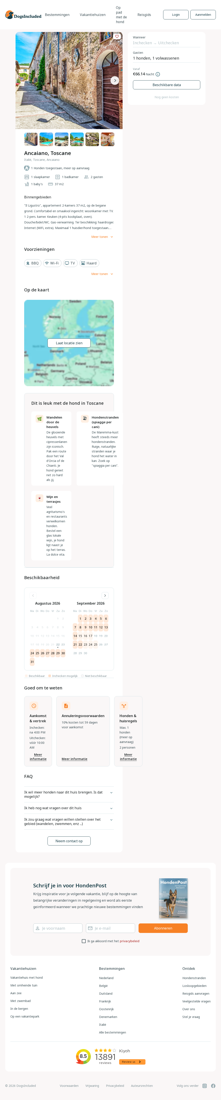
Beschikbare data (167, 84)
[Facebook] (213, 1085)
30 (63, 653)
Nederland (106, 978)
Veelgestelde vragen (196, 1001)
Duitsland (105, 993)
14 (52, 636)
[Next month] (105, 595)
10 (32, 636)
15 (58, 636)
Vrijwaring (92, 1086)
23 (63, 644)
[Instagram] (204, 1085)
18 (37, 644)
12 (42, 636)
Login (176, 15)
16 (63, 636)
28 (52, 653)
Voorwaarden (69, 1086)
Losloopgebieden (194, 986)
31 (32, 662)
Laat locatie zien (69, 343)
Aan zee (16, 993)
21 (52, 644)
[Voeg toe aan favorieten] (117, 36)
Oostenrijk (106, 1009)
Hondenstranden (194, 978)
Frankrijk (105, 1001)
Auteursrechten (142, 1086)
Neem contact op (69, 841)
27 (47, 653)
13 (47, 636)
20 (47, 644)
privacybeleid (129, 941)
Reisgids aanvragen (195, 993)
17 (32, 644)
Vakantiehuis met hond (26, 977)
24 (32, 653)
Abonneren (163, 928)
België (103, 986)
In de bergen (19, 1009)
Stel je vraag (191, 1017)
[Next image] (114, 80)
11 (37, 636)
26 (42, 653)
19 (42, 644)
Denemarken (108, 1017)
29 (58, 653)
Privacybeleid (115, 1086)
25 (37, 653)
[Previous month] (33, 595)
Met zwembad (20, 1001)
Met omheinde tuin (23, 985)
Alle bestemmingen (112, 1032)
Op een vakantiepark (24, 1016)
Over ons (188, 1009)
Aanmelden (203, 15)
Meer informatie (38, 756)
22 (58, 644)
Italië (102, 1025)
